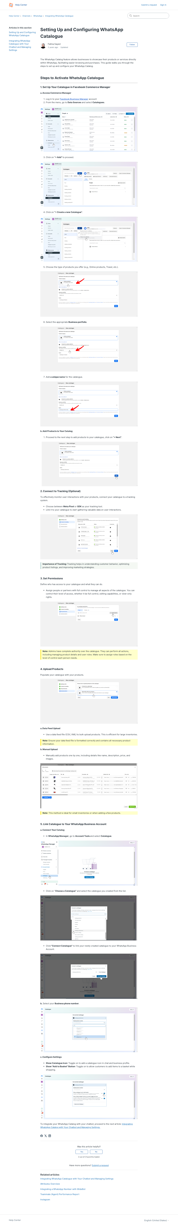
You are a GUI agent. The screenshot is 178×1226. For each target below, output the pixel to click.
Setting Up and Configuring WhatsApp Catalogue (22, 34)
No (96, 1152)
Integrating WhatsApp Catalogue (59, 16)
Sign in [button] (163, 5)
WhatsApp (37, 16)
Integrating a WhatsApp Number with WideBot (62, 1189)
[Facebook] (41, 1136)
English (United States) (155, 1220)
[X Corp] (45, 1136)
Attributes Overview (50, 1184)
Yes (81, 1152)
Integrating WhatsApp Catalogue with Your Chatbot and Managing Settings (20, 45)
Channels (26, 16)
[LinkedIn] (49, 1136)
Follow (132, 44)
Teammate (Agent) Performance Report (59, 1194)
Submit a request (149, 5)
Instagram (45, 1199)
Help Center (14, 16)
